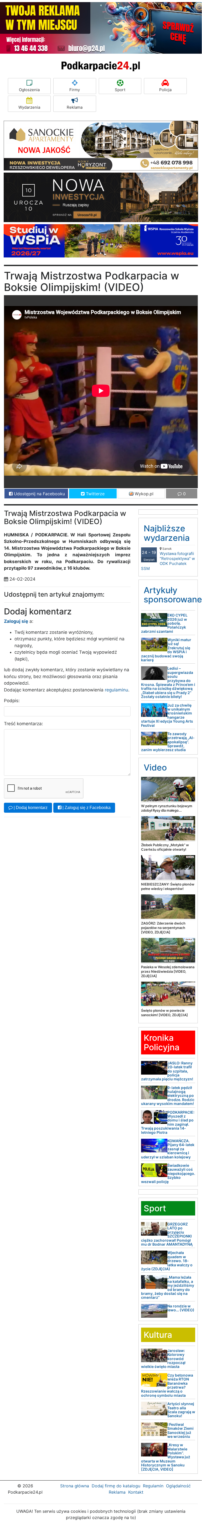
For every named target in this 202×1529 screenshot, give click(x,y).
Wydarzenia (29, 107)
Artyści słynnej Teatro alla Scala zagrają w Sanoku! (181, 1409)
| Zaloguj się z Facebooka (86, 807)
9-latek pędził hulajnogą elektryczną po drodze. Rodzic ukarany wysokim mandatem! (167, 1095)
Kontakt (135, 1492)
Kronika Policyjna (161, 1042)
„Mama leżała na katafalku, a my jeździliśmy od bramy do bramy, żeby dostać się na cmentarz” (167, 1287)
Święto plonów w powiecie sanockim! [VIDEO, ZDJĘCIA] (164, 1012)
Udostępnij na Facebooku (39, 493)
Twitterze (95, 493)
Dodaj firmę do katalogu (116, 1485)
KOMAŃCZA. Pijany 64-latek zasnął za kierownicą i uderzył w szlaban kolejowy (167, 1148)
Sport (120, 89)
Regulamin (153, 1485)
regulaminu (116, 689)
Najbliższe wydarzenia (167, 533)
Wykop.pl (143, 493)
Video (155, 767)
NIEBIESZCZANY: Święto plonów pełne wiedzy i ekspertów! (167, 886)
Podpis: (12, 700)
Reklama (74, 107)
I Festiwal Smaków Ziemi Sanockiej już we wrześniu (180, 1430)
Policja (165, 89)
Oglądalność (178, 1485)
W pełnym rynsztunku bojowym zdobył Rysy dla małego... (166, 808)
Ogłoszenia (29, 89)
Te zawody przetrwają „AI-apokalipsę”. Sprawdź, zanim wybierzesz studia (168, 742)
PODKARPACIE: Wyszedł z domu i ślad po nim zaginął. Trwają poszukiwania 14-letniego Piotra (167, 1122)
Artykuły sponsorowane (173, 594)
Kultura (158, 1335)
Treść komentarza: (23, 723)
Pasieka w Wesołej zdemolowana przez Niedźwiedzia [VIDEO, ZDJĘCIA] (167, 971)
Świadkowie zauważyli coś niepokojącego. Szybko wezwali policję (168, 1173)
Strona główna (74, 1485)
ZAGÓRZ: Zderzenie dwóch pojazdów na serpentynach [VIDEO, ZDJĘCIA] (163, 927)
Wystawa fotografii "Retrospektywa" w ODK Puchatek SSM (168, 559)
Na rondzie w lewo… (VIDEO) (180, 1308)
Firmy (74, 89)
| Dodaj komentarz (30, 807)
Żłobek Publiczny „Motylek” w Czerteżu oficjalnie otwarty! (165, 847)
